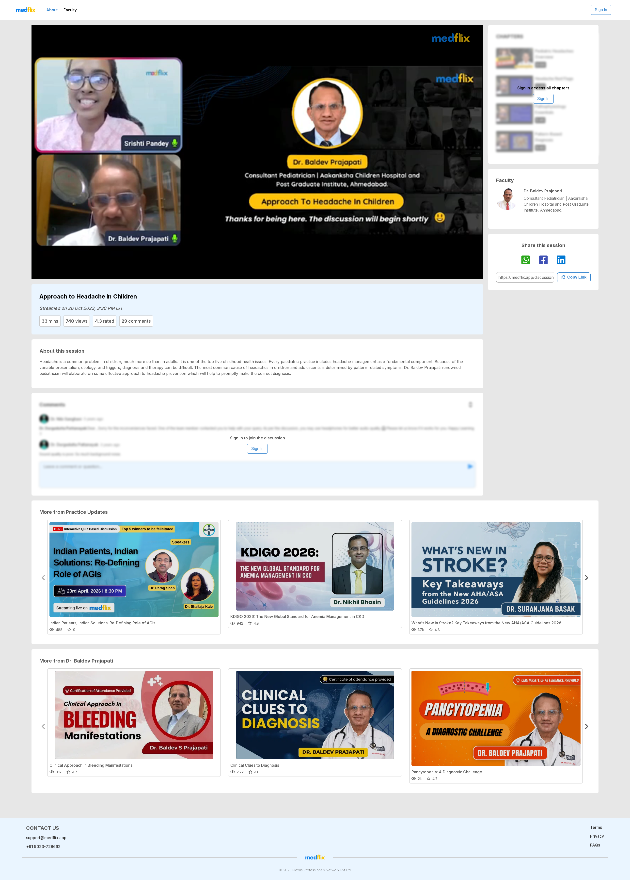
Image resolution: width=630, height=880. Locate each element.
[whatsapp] (526, 260)
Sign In (601, 10)
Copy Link (576, 277)
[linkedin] (561, 260)
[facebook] (543, 260)
